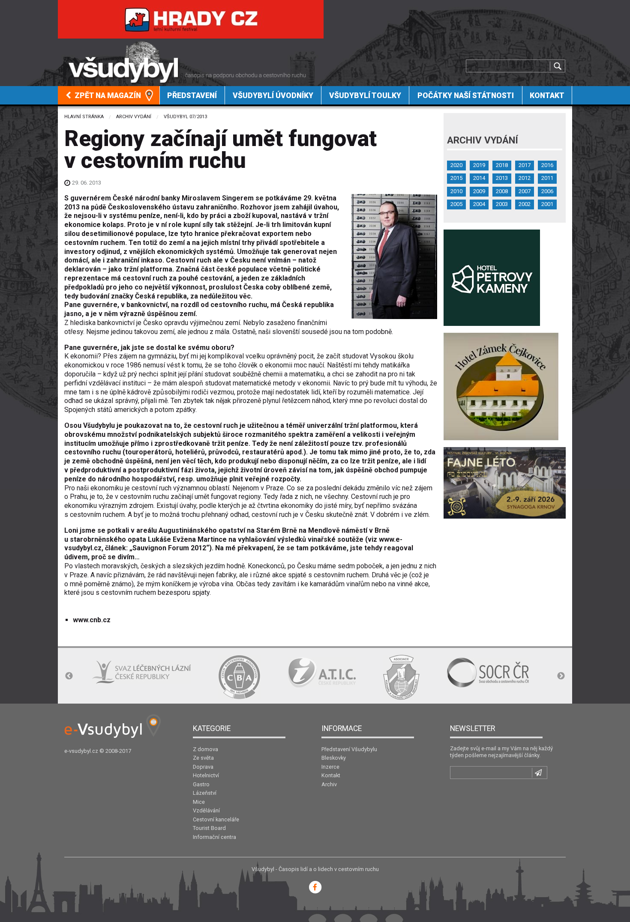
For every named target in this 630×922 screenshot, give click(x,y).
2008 (502, 191)
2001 (547, 204)
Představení (192, 95)
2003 (502, 204)
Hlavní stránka (84, 116)
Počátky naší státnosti (465, 95)
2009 (479, 191)
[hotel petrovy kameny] (492, 277)
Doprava (203, 767)
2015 (456, 178)
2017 (525, 165)
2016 (547, 165)
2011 (547, 178)
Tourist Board (209, 828)
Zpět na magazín (107, 95)
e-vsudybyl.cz (81, 751)
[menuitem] (109, 95)
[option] (141, 672)
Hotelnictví (206, 775)
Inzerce (330, 767)
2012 (525, 178)
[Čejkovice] (501, 386)
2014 (479, 178)
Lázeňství (204, 793)
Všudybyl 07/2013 (185, 116)
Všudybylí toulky (365, 95)
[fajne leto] (505, 482)
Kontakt (547, 95)
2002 (525, 204)
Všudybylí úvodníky (273, 95)
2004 (479, 204)
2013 (502, 178)
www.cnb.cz (92, 620)
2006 (547, 191)
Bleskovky (333, 758)
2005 (456, 204)
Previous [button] (69, 676)
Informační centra (214, 837)
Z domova (205, 749)
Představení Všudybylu (349, 749)
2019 (479, 165)
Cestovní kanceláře (216, 819)
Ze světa (203, 758)
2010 (456, 191)
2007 (525, 191)
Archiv (329, 784)
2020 (456, 165)
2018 (502, 165)
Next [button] (561, 676)
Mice (199, 802)
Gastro (201, 784)
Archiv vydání (133, 116)
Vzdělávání (206, 810)
